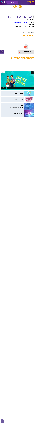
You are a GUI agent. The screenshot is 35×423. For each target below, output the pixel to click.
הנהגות (25, 22)
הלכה (28, 22)
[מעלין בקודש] (29, 3)
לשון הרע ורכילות (18, 22)
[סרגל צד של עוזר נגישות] (2, 52)
